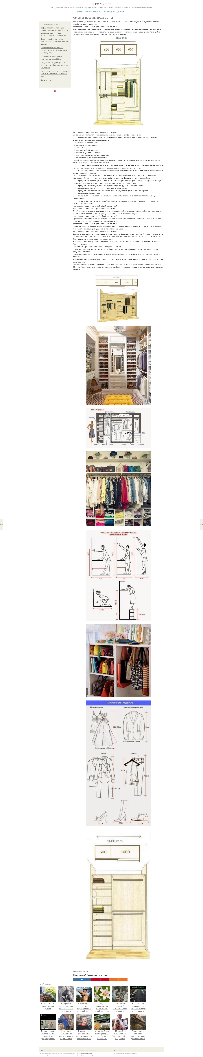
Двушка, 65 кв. (46, 80)
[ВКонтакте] (82, 979)
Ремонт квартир (93, 11)
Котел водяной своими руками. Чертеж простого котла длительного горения (55, 41)
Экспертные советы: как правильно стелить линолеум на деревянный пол (55, 73)
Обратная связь (118, 1050)
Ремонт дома (109, 11)
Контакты (79, 1050)
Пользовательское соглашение (90, 1050)
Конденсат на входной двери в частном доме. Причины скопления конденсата (54, 65)
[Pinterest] (100, 979)
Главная (80, 11)
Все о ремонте (101, 4)
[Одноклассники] (118, 979)
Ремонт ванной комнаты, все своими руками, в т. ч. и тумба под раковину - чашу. (54, 50)
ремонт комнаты (83, 971)
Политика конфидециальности (84, 1053)
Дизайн (120, 11)
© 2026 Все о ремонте (45, 1050)
